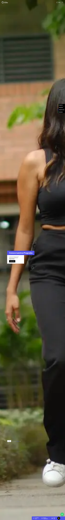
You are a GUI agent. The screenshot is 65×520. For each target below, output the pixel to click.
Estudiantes (61, 107)
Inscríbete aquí (37, 518)
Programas (61, 105)
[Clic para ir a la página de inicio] (5, 2)
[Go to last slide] (8, 441)
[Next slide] (10, 441)
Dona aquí (54, 518)
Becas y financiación (45, 518)
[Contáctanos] (62, 514)
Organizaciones (61, 109)
